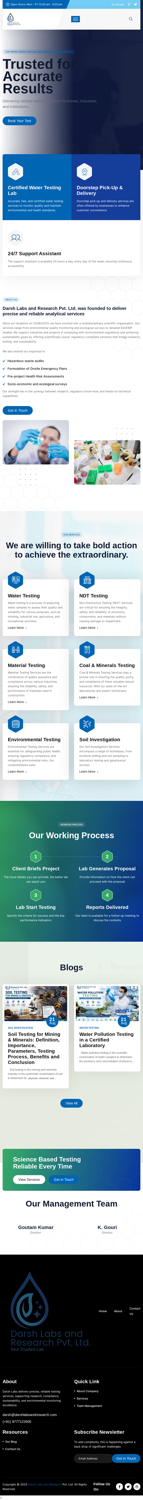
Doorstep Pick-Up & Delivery (100, 190)
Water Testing (24, 595)
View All (71, 1103)
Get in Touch (18, 410)
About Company (88, 1391)
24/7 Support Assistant (34, 253)
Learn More (16, 628)
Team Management (89, 1406)
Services (82, 1398)
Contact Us (16, 109)
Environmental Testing (34, 739)
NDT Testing (93, 595)
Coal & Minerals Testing (107, 665)
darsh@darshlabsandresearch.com (30, 1415)
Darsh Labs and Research (45, 1484)
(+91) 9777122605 (17, 1422)
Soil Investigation (99, 739)
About (118, 1311)
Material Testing (26, 665)
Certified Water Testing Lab (34, 190)
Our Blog (11, 1441)
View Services (29, 1179)
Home (103, 1311)
